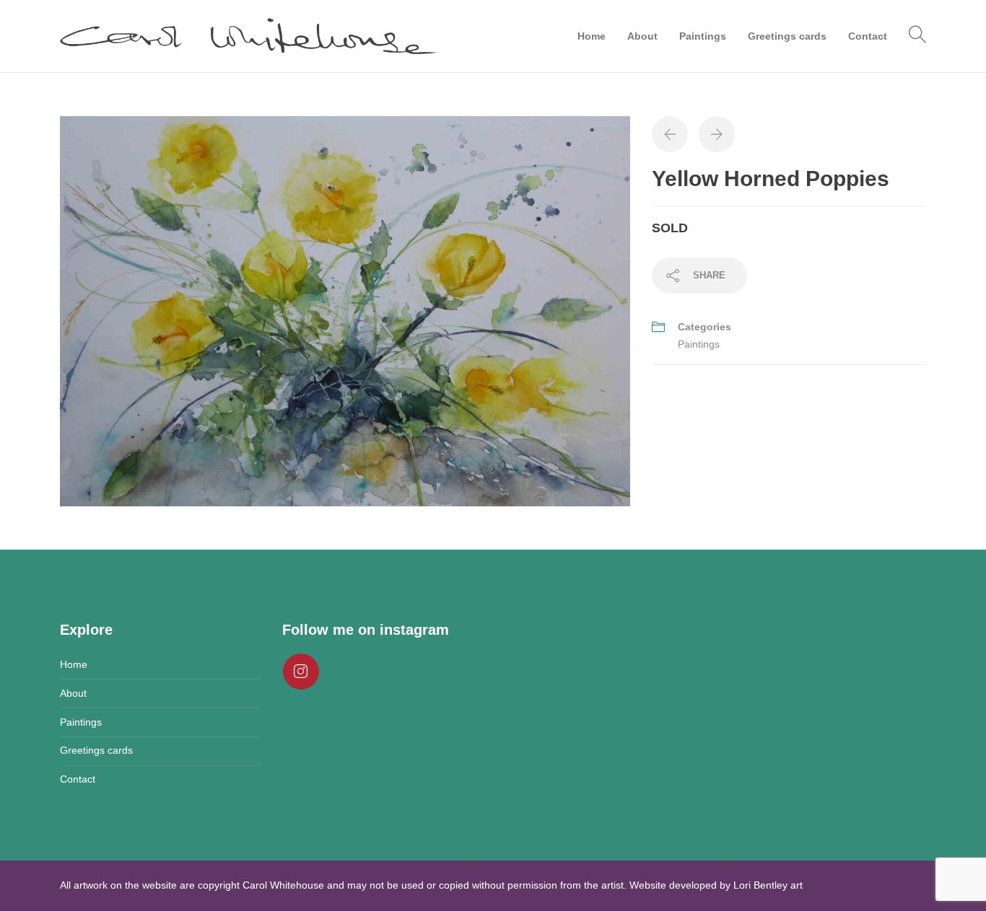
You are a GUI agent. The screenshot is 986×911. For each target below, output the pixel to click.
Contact (867, 36)
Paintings (702, 36)
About (642, 36)
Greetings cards (787, 36)
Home (591, 36)
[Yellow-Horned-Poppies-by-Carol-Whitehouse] (345, 310)
